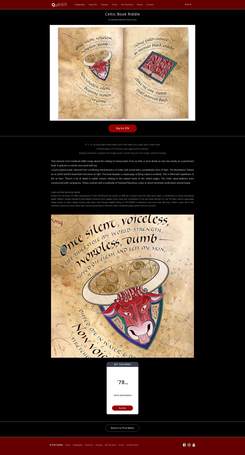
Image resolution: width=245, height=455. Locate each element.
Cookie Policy (132, 445)
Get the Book (127, 5)
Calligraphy (80, 5)
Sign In (188, 4)
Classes (104, 5)
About (140, 5)
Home (67, 445)
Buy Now (122, 408)
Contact (150, 5)
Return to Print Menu (122, 428)
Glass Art (93, 5)
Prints (115, 5)
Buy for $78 (122, 128)
